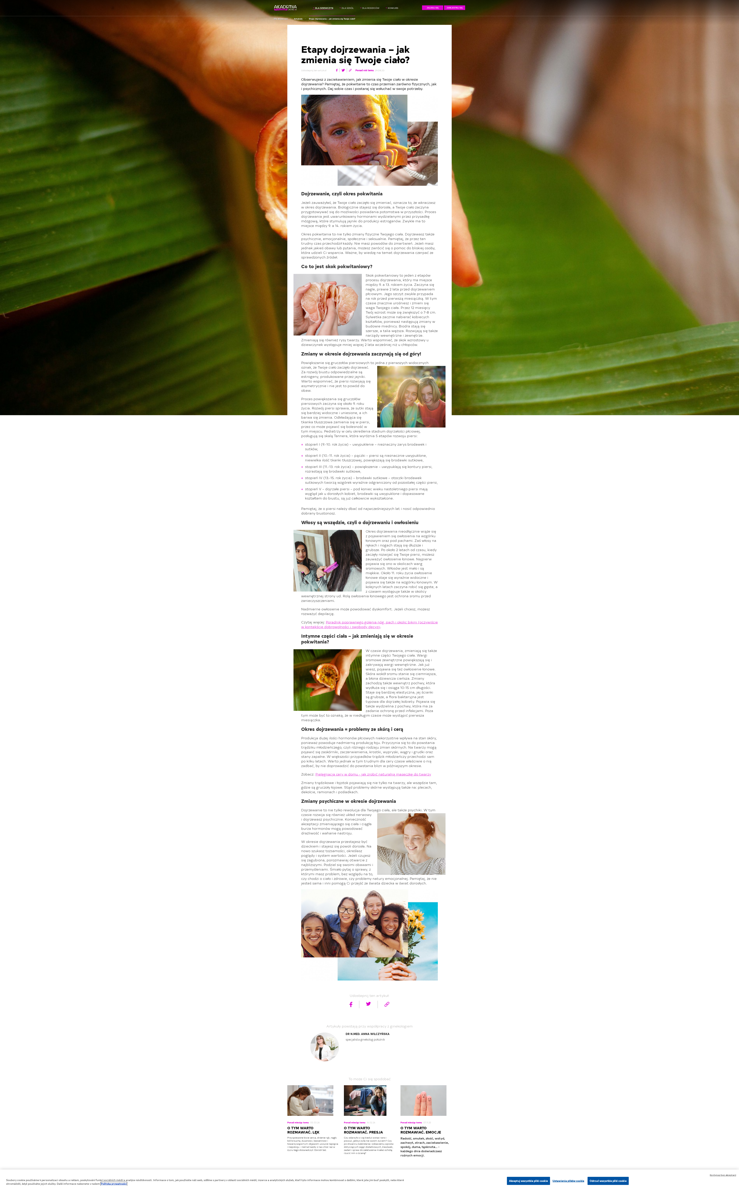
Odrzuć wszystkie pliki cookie (608, 1180)
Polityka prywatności (114, 1183)
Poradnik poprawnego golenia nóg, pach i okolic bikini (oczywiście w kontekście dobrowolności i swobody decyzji (369, 624)
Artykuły (298, 18)
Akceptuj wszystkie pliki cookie (528, 1180)
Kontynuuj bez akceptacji (723, 1175)
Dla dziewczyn (281, 18)
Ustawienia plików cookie (568, 1180)
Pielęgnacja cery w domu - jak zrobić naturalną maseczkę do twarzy (373, 774)
